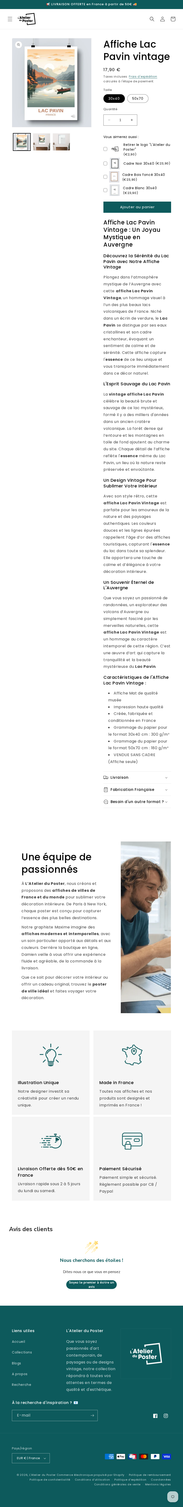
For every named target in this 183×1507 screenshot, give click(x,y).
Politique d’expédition (130, 1480)
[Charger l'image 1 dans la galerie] (21, 142)
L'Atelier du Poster (42, 1475)
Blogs (16, 1363)
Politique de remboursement (150, 1475)
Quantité (110, 109)
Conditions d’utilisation (92, 1480)
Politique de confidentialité (50, 1480)
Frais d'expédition (143, 76)
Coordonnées (161, 1480)
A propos (20, 1374)
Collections (22, 1352)
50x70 (137, 98)
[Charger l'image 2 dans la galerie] (41, 142)
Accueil (18, 1341)
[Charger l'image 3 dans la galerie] (61, 142)
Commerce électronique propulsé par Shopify (90, 1475)
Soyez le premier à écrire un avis (91, 1284)
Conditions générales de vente (117, 1484)
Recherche (21, 1384)
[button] (10, 19)
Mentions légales (158, 1484)
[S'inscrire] (92, 1415)
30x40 (114, 98)
